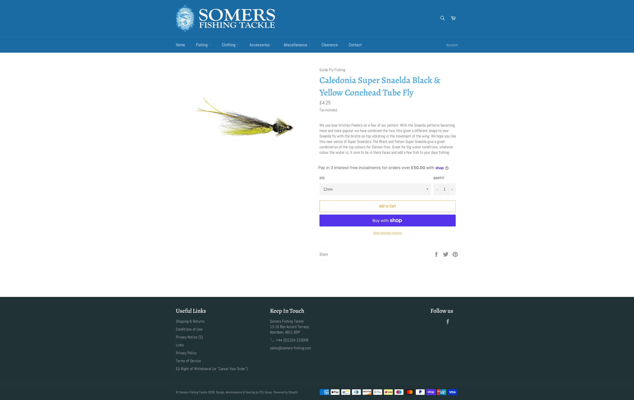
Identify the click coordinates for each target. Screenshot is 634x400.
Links (180, 345)
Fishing (202, 44)
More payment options (387, 232)
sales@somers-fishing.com (290, 348)
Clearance (329, 44)
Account (452, 44)
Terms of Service (188, 360)
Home (180, 44)
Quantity (438, 178)
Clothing (229, 44)
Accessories (260, 44)
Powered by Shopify (285, 392)
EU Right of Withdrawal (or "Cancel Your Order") (212, 368)
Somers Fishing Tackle (193, 392)
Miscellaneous (296, 44)
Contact (355, 44)
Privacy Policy (186, 353)
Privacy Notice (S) (189, 337)
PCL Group (265, 392)
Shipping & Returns (190, 321)
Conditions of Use (189, 329)
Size (322, 178)
